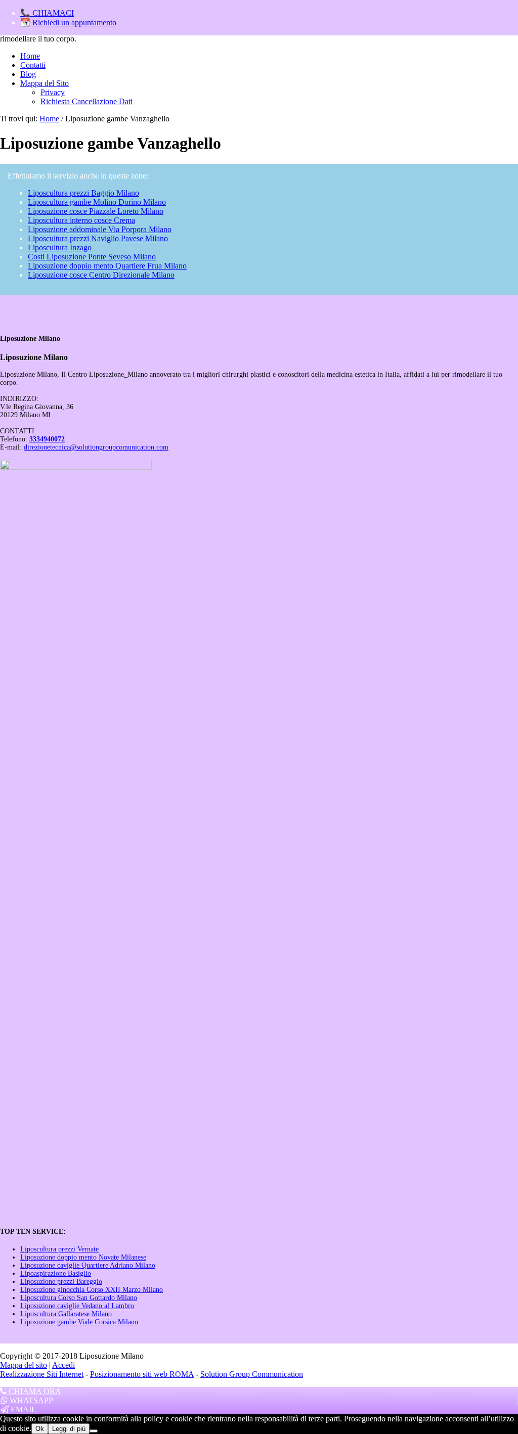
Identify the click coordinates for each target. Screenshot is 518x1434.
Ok (39, 1428)
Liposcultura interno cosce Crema (81, 220)
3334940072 (47, 439)
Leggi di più (68, 1428)
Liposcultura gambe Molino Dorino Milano (97, 202)
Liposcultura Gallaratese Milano (66, 1314)
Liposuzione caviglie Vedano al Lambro (77, 1306)
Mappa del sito (23, 1365)
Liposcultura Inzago (60, 247)
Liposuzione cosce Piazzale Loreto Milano (95, 211)
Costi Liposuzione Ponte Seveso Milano (92, 256)
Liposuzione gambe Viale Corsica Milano (79, 1322)
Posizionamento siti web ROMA (142, 1374)
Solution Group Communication (251, 1374)
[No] (94, 1430)
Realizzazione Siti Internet (41, 1374)
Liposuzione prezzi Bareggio (61, 1281)
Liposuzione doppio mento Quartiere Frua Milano (107, 265)
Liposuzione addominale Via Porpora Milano (99, 229)
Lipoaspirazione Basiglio (55, 1273)
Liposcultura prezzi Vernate (59, 1249)
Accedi (63, 1365)
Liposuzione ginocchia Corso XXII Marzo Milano (91, 1289)
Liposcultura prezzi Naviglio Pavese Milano (98, 238)
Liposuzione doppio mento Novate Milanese (83, 1257)
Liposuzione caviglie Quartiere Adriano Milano (87, 1265)
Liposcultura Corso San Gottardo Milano (78, 1298)
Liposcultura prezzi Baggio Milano (83, 193)
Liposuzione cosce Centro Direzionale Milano (101, 275)
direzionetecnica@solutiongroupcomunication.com (96, 447)
